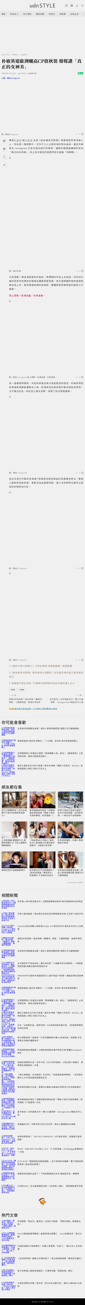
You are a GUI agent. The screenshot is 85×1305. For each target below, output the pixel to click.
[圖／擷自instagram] (42, 104)
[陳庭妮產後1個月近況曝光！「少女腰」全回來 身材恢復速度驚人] (9, 744)
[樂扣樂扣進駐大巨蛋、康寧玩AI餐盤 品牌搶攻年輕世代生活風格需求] (9, 1090)
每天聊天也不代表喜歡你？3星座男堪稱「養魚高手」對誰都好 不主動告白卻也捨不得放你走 (42, 873)
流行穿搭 (27, 13)
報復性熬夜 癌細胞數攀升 (13, 870)
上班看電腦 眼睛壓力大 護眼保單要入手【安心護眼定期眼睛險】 (14, 843)
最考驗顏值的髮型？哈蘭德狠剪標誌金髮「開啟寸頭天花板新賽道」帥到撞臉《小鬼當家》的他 (42, 813)
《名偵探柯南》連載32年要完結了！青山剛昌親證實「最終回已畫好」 (50, 1258)
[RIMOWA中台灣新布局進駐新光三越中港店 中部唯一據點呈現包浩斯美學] (9, 979)
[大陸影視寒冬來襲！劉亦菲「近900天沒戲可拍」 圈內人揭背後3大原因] (9, 1286)
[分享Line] (4, 148)
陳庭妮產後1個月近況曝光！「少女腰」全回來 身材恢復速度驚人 (47, 740)
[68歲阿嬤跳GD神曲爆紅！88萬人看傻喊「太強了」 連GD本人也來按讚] (9, 1249)
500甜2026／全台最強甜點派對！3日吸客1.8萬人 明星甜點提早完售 (50, 1185)
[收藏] (4, 156)
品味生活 (74, 13)
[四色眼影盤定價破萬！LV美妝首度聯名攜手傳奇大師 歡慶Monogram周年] (9, 1053)
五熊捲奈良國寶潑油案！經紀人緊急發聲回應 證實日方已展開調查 (48, 728)
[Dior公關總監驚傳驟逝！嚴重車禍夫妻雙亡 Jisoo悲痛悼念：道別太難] (9, 1237)
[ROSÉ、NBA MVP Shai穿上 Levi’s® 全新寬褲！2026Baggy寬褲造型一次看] (9, 1152)
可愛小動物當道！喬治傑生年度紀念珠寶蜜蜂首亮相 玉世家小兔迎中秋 (50, 913)
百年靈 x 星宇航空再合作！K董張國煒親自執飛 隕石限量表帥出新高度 (50, 901)
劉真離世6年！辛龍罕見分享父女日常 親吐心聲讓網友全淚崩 (46, 1124)
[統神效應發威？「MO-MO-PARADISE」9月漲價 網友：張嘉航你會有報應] (9, 1140)
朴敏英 (13, 689)
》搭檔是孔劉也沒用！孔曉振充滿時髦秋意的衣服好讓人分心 (42, 683)
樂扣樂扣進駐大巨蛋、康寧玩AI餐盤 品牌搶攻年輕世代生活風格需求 (49, 1086)
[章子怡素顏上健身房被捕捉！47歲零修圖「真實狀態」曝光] (9, 1274)
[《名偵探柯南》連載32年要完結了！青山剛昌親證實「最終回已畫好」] (9, 1262)
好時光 (52, 13)
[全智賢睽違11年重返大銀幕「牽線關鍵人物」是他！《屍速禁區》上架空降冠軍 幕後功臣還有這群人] (9, 756)
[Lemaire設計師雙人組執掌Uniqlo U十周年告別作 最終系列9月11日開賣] (9, 929)
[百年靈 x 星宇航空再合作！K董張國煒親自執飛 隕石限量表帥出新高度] (9, 905)
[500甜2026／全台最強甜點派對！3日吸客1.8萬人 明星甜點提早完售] (9, 1189)
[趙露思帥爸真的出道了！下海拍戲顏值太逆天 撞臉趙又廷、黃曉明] (9, 1177)
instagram (13, 134)
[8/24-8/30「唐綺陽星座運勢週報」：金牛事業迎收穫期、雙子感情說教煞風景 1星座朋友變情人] (9, 1164)
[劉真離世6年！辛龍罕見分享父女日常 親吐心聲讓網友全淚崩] (9, 1127)
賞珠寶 (62, 13)
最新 (4, 13)
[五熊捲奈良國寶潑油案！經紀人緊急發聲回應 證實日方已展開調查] (9, 732)
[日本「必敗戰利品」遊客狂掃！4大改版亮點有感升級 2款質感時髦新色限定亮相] (9, 1028)
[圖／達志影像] (46, 212)
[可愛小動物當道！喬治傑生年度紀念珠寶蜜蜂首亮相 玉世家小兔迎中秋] (9, 917)
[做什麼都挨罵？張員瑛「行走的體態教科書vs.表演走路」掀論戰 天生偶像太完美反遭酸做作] (9, 1041)
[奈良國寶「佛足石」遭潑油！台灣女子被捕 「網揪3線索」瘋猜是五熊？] (9, 1224)
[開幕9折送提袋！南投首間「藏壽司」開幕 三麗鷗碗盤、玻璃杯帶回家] (9, 942)
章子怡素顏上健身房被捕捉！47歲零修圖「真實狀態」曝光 (44, 1270)
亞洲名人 (24, 54)
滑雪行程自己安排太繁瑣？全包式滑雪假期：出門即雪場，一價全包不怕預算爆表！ (70, 813)
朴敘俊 (22, 689)
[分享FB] (4, 141)
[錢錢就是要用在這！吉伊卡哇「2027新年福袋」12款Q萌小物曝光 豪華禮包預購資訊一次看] (9, 1065)
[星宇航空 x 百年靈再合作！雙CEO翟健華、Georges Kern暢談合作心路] (9, 1115)
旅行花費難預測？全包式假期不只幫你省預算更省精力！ (14, 813)
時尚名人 (14, 13)
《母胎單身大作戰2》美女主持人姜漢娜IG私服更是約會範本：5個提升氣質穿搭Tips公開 (42, 843)
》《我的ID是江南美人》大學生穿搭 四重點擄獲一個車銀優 (40, 665)
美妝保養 (40, 13)
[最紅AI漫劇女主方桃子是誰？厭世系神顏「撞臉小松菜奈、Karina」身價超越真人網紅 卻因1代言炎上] (9, 769)
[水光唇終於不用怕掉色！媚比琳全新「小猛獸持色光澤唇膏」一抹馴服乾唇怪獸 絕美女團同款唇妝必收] (9, 966)
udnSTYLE (6, 54)
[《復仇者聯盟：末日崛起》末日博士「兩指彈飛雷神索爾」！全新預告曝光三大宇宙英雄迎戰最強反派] (9, 1078)
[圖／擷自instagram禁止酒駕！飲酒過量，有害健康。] (46, 337)
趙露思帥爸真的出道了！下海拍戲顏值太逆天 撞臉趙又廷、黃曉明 (48, 1173)
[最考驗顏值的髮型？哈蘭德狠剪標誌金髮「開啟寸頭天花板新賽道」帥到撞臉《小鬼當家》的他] (9, 1103)
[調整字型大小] (4, 164)
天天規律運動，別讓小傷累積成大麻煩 (70, 841)
